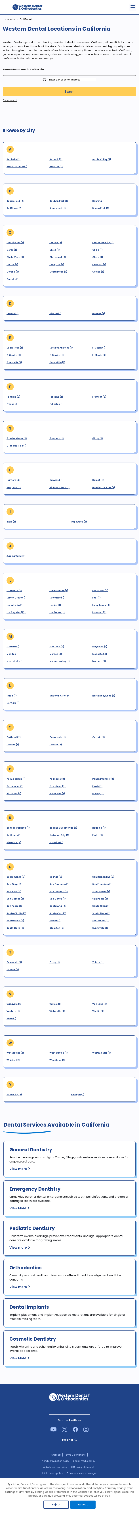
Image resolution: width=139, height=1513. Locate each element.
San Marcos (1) (15, 898)
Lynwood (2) (99, 612)
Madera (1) (13, 646)
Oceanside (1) (57, 737)
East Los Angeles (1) (61, 347)
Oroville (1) (13, 744)
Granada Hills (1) (16, 445)
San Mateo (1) (57, 898)
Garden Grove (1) (17, 438)
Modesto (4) (99, 654)
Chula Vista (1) (15, 257)
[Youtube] (53, 1431)
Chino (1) (97, 249)
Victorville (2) (57, 1011)
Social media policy (84, 1460)
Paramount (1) (15, 786)
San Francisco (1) (102, 884)
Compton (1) (56, 264)
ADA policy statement (82, 1467)
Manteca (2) (56, 646)
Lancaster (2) (100, 590)
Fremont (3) (99, 396)
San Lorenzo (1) (101, 891)
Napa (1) (12, 695)
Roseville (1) (56, 842)
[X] (64, 1431)
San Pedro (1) (14, 905)
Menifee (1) (13, 654)
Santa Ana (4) (57, 905)
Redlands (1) (14, 835)
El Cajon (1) (98, 347)
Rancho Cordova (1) (18, 827)
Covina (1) (98, 271)
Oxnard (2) (55, 744)
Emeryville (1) (14, 362)
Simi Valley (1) (100, 920)
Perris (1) (97, 786)
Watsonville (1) (15, 1052)
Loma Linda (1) (15, 605)
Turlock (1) (13, 969)
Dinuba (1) (55, 313)
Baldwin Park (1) (58, 201)
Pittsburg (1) (14, 793)
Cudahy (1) (13, 279)
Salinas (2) (55, 876)
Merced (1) (55, 654)
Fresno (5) (12, 404)
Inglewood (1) (79, 521)
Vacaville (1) (14, 1003)
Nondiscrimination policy (56, 1460)
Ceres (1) (12, 249)
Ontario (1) (98, 737)
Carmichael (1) (15, 242)
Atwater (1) (56, 166)
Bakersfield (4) (15, 201)
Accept (83, 1504)
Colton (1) (12, 264)
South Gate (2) (15, 927)
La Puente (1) (14, 590)
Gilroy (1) (97, 438)
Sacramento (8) (16, 876)
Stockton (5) (56, 927)
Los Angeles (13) (16, 612)
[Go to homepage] (27, 7)
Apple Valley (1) (101, 159)
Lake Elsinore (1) (58, 590)
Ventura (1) (13, 1011)
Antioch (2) (55, 159)
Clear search (10, 100)
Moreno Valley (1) (59, 661)
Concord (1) (99, 264)
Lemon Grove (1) (16, 597)
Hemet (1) (98, 480)
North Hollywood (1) (103, 695)
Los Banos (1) (57, 612)
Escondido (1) (57, 362)
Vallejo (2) (55, 1003)
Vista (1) (11, 1018)
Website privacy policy (55, 1467)
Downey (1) (98, 313)
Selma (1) (54, 920)
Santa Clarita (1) (16, 913)
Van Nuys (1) (99, 1003)
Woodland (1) (57, 1060)
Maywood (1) (99, 646)
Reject (56, 1504)
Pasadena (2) (57, 786)
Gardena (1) (56, 438)
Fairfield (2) (13, 396)
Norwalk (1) (13, 702)
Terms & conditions (75, 1454)
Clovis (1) (97, 257)
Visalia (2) (98, 1011)
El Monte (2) (99, 355)
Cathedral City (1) (102, 242)
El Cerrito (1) (56, 355)
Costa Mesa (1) (58, 271)
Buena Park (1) (100, 208)
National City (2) (59, 695)
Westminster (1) (101, 1052)
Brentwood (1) (57, 208)
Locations (9, 19)
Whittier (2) (13, 1060)
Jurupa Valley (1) (16, 556)
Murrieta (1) (99, 661)
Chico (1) (54, 249)
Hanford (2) (13, 480)
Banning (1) (99, 201)
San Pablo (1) (100, 898)
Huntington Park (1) (103, 487)
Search (69, 91)
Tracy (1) (54, 962)
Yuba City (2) (14, 1094)
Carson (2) (55, 242)
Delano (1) (12, 313)
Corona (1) (13, 271)
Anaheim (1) (13, 159)
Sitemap (56, 1454)
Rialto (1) (97, 835)
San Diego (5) (14, 884)
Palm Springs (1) (16, 778)
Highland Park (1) (59, 487)
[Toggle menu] (132, 7)
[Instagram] (86, 1431)
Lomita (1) (55, 605)
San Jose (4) (14, 891)
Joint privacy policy (52, 1473)
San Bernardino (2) (103, 876)
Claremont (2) (57, 257)
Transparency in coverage (81, 1473)
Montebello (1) (15, 661)
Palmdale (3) (57, 778)
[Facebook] (75, 1431)
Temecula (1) (14, 962)
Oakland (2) (14, 737)
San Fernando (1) (59, 884)
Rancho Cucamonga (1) (63, 827)
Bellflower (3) (14, 208)
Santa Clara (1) (101, 905)
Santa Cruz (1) (57, 913)
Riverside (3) (14, 842)
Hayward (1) (56, 480)
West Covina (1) (58, 1052)
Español (67, 1439)
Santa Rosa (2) (15, 920)
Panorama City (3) (103, 778)
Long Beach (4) (101, 605)
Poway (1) (98, 793)
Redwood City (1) (59, 835)
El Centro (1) (14, 355)
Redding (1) (99, 827)
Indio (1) (11, 521)
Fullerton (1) (56, 404)
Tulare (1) (98, 962)
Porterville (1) (57, 793)
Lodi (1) (96, 597)
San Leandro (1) (58, 891)
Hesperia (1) (14, 487)
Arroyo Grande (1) (17, 166)
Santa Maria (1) (101, 913)
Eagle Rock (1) (15, 347)
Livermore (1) (56, 597)
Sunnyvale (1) (100, 927)
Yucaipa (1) (77, 1094)
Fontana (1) (56, 396)
